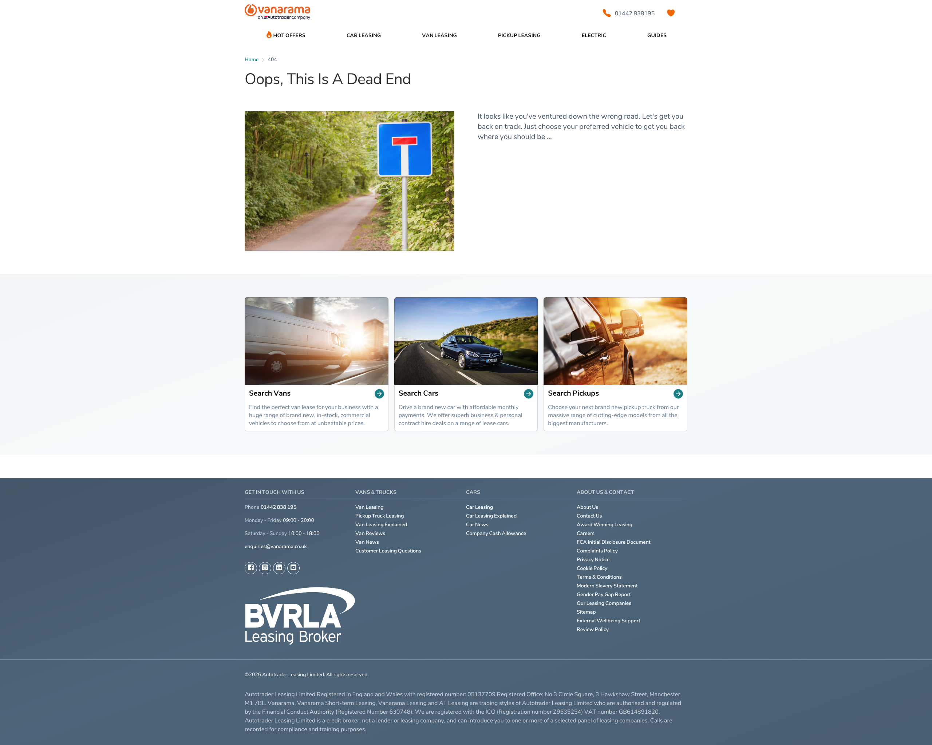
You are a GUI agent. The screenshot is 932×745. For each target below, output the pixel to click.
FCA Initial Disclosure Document (614, 542)
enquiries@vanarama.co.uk (276, 546)
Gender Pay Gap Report (604, 594)
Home (251, 59)
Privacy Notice (593, 559)
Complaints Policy (597, 551)
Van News (367, 542)
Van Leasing (369, 507)
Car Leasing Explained (491, 516)
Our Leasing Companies (604, 603)
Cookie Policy (592, 568)
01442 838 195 (278, 507)
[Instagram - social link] (265, 568)
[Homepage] (277, 13)
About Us (587, 507)
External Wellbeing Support (608, 621)
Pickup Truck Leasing (379, 516)
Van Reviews (370, 533)
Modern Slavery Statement (607, 586)
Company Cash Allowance (496, 533)
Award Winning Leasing (604, 525)
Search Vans (270, 393)
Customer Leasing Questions (388, 551)
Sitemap (586, 612)
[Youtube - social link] (293, 568)
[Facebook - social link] (251, 568)
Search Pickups (573, 393)
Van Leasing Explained (381, 525)
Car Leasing (479, 507)
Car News (477, 525)
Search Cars (418, 393)
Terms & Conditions (599, 577)
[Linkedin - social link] (279, 568)
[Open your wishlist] (671, 13)
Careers (586, 533)
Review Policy (593, 629)
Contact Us (589, 516)
